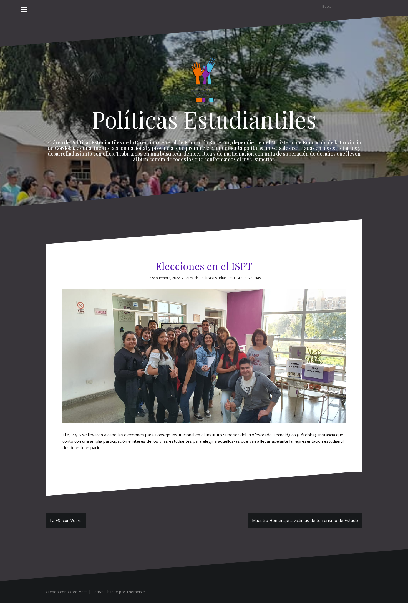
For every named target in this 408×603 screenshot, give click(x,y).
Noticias (254, 278)
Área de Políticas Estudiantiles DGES (214, 278)
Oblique (111, 591)
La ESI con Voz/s (66, 520)
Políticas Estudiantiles (204, 119)
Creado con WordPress (66, 591)
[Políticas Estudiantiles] (204, 81)
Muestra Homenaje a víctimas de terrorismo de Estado (305, 520)
